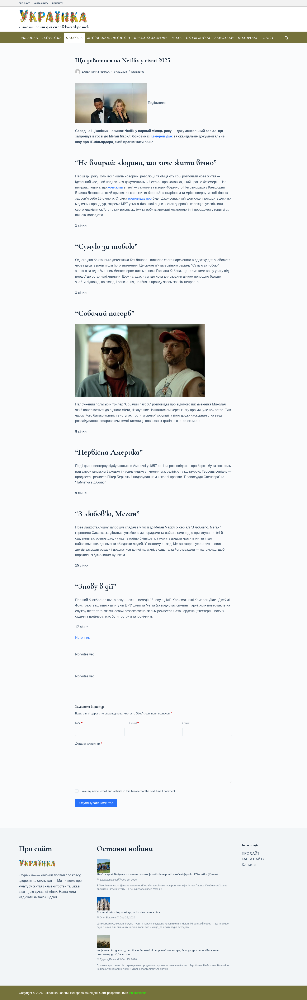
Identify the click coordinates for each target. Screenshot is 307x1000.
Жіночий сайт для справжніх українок (54, 26)
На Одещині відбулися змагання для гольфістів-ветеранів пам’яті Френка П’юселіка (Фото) (157, 874)
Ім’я (78, 723)
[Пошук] (286, 38)
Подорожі (247, 37)
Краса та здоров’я (150, 37)
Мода (177, 37)
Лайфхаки (223, 37)
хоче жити (115, 187)
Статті (267, 37)
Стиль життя (198, 37)
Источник (82, 637)
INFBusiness (138, 993)
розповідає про (140, 198)
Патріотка (52, 37)
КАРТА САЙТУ (41, 3)
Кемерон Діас (162, 136)
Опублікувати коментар (96, 803)
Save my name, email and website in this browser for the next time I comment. (128, 791)
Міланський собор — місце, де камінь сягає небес (129, 912)
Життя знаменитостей (108, 37)
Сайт (185, 723)
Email (134, 723)
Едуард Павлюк (109, 879)
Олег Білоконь (108, 917)
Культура (74, 37)
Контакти (57, 3)
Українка (29, 37)
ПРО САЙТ (24, 3)
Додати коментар (88, 743)
